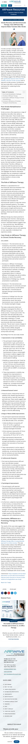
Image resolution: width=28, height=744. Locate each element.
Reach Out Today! (6, 582)
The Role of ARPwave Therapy (10, 96)
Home (5, 12)
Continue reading (13, 639)
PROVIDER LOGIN (8, 716)
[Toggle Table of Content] (23, 92)
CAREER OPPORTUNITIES (10, 689)
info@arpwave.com (12, 660)
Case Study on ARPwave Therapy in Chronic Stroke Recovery (13, 98)
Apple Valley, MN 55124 (10, 666)
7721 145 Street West (10, 665)
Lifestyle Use (13, 621)
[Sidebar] (1, 224)
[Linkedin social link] (12, 593)
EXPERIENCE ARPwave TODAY (10, 669)
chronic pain (13, 589)
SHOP (6, 706)
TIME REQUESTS (8, 694)
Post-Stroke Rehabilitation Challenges (12, 94)
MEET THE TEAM (8, 686)
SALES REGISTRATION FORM (11, 699)
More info (10, 741)
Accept (16, 741)
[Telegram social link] (15, 593)
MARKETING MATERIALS (10, 713)
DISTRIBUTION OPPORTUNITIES (12, 691)
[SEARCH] (24, 5)
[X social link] (5, 593)
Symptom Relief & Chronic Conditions (13, 19)
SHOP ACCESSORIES (8, 671)
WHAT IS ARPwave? (9, 708)
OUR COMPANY (8, 684)
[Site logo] (15, 2)
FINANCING (7, 704)
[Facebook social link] (2, 593)
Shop (10, 5)
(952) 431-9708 (4, 5)
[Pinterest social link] (8, 593)
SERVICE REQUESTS (9, 696)
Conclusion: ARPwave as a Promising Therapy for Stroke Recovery (12, 102)
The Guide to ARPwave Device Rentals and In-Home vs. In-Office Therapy (13, 626)
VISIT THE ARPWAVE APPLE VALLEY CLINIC (12, 674)
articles (4, 589)
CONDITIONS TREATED (10, 711)
